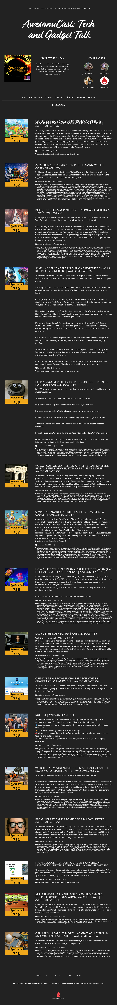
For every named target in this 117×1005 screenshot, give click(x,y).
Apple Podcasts (36, 97)
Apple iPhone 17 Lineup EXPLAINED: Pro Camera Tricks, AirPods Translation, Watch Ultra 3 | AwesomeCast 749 (68, 897)
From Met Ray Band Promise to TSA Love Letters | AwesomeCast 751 (70, 820)
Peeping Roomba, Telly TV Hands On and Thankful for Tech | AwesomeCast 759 (71, 383)
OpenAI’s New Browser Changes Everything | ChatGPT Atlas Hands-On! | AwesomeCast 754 (67, 679)
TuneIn (92, 97)
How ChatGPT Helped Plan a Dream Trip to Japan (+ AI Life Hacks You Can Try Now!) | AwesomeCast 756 (73, 570)
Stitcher (82, 97)
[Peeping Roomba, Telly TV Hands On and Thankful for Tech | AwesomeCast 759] (16, 392)
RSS (25, 97)
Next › (78, 975)
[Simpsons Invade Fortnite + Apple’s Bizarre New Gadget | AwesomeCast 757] (16, 522)
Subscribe (87, 8)
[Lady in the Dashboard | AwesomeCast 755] (16, 643)
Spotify (71, 97)
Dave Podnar (104, 88)
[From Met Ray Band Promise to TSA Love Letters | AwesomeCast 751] (16, 829)
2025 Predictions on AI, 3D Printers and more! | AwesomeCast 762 (70, 166)
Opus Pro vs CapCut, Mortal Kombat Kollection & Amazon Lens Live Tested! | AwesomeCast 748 (71, 934)
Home (29, 8)
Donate (64, 8)
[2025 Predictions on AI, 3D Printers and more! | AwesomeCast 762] (16, 175)
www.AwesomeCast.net (52, 74)
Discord (79, 8)
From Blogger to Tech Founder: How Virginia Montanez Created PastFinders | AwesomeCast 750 (71, 864)
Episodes (40, 8)
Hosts (46, 8)
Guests (51, 8)
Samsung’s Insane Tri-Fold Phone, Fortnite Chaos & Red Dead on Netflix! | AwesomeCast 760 (72, 269)
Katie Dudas (104, 74)
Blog (74, 8)
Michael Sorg (88, 88)
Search (70, 8)
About (34, 8)
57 (70, 975)
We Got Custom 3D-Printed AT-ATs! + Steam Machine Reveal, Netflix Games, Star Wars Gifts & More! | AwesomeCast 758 (72, 468)
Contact (58, 8)
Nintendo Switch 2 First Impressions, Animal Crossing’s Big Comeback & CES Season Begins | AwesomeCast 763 (69, 123)
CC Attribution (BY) (97, 983)
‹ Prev (38, 975)
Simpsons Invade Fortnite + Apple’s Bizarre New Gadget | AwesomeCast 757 (69, 513)
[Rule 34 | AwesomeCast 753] (16, 725)
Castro (49, 97)
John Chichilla (88, 74)
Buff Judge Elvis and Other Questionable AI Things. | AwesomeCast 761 (72, 211)
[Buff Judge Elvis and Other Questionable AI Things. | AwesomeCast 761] (16, 220)
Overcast (60, 97)
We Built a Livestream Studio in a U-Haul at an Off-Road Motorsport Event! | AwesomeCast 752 (72, 769)
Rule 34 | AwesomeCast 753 (54, 715)
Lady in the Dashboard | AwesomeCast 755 (66, 633)
